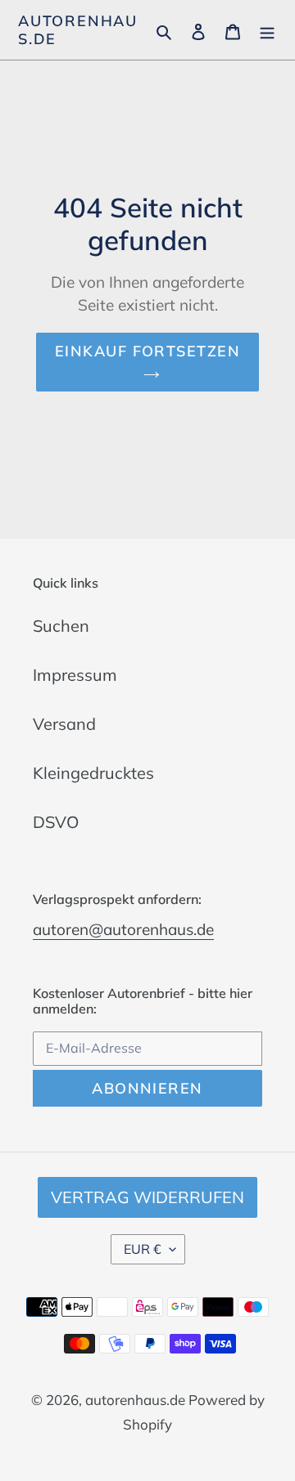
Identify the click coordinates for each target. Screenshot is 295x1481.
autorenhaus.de (78, 29)
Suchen (61, 625)
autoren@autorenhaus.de (123, 929)
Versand (64, 724)
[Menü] (267, 30)
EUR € (142, 1249)
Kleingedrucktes (93, 773)
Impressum (75, 674)
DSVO (56, 822)
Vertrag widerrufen (147, 1197)
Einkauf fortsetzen (147, 351)
